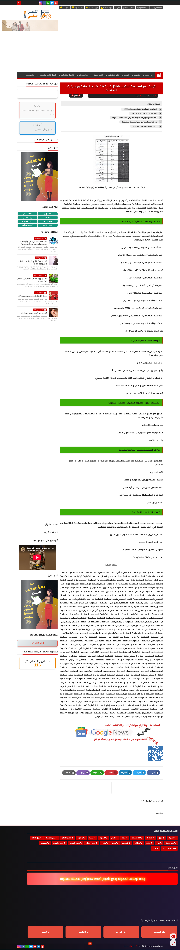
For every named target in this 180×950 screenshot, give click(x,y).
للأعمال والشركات (67, 75)
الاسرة (102, 837)
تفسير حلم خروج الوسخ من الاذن (34, 313)
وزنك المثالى (27, 217)
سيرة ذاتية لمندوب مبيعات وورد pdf (32, 296)
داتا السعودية (159, 932)
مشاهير (44, 843)
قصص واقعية (58, 843)
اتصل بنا (117, 7)
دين (158, 843)
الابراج (113, 837)
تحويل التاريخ (47, 225)
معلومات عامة (168, 848)
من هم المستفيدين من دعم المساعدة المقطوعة (139, 121)
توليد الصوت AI (93, 7)
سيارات (137, 843)
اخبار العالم (149, 75)
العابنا (91, 837)
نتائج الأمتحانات (113, 75)
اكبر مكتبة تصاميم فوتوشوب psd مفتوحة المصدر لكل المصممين (33, 243)
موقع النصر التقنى (128, 946)
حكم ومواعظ (51, 837)
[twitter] (52, 3)
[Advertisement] (90, 53)
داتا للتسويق (83, 75)
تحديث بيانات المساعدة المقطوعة (145, 126)
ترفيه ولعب (30, 75)
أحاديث (171, 837)
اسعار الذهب (27, 213)
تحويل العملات (27, 225)
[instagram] (40, 3)
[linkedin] (38, 946)
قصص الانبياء (75, 843)
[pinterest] (34, 946)
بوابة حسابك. (144, 542)
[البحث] (19, 3)
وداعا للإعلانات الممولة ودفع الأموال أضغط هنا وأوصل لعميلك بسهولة (102, 878)
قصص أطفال (90, 843)
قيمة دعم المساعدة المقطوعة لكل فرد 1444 (140, 109)
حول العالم (36, 837)
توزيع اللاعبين (47, 221)
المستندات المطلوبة (83, 413)
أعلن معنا (65, 7)
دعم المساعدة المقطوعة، (94, 232)
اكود (124, 837)
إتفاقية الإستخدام (128, 7)
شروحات (136, 95)
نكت (154, 848)
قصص (126, 75)
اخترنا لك (149, 837)
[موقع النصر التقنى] (37, 14)
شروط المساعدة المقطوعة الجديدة (144, 113)
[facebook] (44, 3)
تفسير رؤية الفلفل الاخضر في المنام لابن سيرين (32, 280)
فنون (104, 843)
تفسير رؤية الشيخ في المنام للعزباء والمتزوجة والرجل (32, 262)
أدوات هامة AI (107, 7)
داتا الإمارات (121, 932)
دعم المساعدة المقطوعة (132, 523)
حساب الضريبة (27, 221)
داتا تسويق (48, 213)
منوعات (137, 75)
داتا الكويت (83, 932)
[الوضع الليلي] (173, 936)
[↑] (90, 943)
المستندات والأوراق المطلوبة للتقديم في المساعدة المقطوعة (134, 117)
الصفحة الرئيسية (157, 7)
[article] (87, 788)
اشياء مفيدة (98, 75)
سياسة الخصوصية (142, 7)
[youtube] (56, 3)
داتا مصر (45, 932)
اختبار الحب (47, 217)
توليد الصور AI (78, 7)
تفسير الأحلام (66, 837)
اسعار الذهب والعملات (48, 75)
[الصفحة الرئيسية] (159, 75)
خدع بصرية (170, 843)
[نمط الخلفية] (173, 943)
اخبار (160, 837)
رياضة (148, 843)
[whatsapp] (48, 3)
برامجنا (80, 837)
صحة (114, 843)
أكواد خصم (136, 837)
